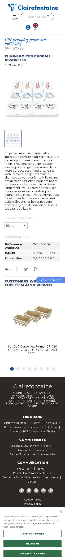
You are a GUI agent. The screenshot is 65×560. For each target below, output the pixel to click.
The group (51, 422)
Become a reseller (15, 427)
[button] (12, 368)
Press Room (24, 468)
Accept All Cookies (32, 553)
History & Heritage (15, 422)
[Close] (61, 511)
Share (17, 269)
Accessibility (48, 454)
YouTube (36, 491)
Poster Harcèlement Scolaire (30, 473)
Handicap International (30, 450)
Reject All (32, 543)
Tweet (26, 269)
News (40, 468)
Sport (47, 445)
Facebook (21, 491)
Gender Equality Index (23, 454)
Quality (35, 422)
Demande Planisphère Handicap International (30, 477)
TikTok (51, 491)
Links (54, 427)
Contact (32, 481)
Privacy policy (32, 504)
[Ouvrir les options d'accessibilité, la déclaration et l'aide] (28, 27)
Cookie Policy (32, 499)
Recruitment (38, 427)
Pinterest (35, 269)
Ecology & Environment (24, 445)
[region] (32, 533)
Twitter (29, 491)
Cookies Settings (32, 533)
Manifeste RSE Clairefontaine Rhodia (32, 431)
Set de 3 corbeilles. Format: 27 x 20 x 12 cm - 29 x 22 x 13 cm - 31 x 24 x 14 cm (32, 350)
